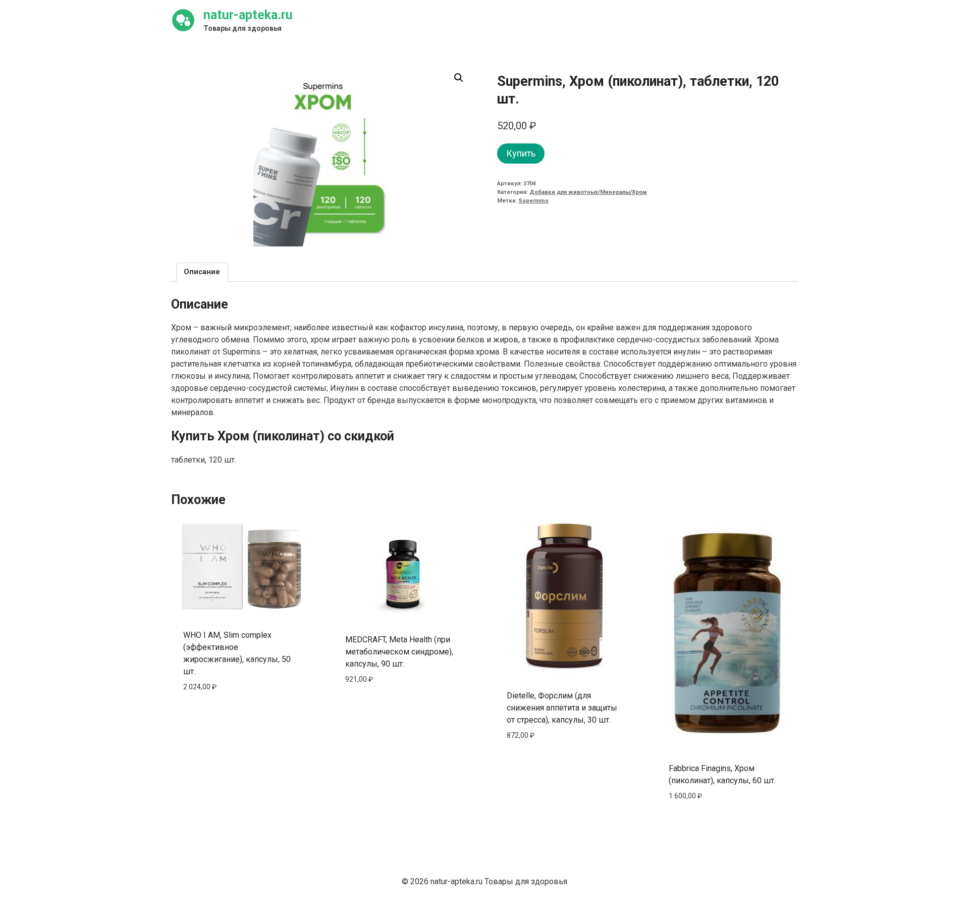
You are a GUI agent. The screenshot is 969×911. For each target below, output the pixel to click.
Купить (520, 153)
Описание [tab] (202, 272)
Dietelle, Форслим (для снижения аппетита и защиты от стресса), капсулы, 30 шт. (562, 708)
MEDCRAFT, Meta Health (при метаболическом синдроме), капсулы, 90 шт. (399, 652)
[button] (459, 78)
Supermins (533, 200)
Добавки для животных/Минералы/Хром (588, 192)
